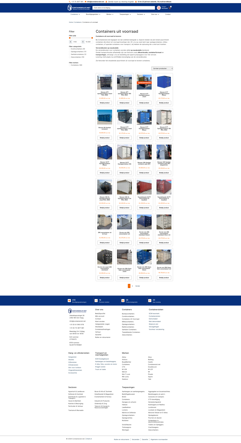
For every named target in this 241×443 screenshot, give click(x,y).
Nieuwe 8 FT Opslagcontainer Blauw (144, 128)
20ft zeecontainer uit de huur (104, 233)
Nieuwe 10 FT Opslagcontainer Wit (124, 163)
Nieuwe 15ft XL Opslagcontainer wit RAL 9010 (124, 198)
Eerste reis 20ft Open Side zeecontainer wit (164, 268)
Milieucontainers (128, 322)
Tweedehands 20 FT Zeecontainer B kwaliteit (144, 198)
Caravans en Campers (156, 397)
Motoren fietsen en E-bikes (158, 412)
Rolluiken (125, 420)
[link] (160, 8)
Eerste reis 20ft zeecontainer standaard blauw (144, 233)
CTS (123, 367)
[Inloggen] (159, 8)
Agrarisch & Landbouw (76, 391)
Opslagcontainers (128, 324)
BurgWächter (126, 362)
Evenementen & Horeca (103, 397)
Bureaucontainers (128, 314)
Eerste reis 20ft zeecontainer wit (124, 233)
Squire (150, 377)
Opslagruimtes (127, 418)
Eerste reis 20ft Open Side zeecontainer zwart (124, 270)
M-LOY (150, 369)
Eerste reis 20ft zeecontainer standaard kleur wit (164, 233)
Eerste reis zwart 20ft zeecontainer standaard (105, 268)
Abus (150, 357)
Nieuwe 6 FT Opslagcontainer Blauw (164, 93)
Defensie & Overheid (75, 394)
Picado (150, 374)
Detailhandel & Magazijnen (104, 394)
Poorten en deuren (155, 418)
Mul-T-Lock (126, 374)
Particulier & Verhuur (75, 406)
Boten (124, 397)
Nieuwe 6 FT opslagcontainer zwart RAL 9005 (124, 128)
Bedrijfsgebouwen (128, 394)
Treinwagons (126, 427)
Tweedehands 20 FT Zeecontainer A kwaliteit (163, 198)
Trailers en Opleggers (155, 425)
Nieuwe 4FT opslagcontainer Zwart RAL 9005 (104, 93)
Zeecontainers (127, 335)
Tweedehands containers (131, 332)
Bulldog (150, 359)
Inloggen (164, 6)
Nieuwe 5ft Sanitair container (104, 128)
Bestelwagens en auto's (156, 394)
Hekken (124, 405)
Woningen (125, 430)
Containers (77, 22)
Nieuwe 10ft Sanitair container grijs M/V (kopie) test (164, 163)
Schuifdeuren (126, 425)
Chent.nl (89, 439)
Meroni (124, 372)
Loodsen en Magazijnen (156, 410)
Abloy (124, 357)
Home (71, 22)
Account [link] (165, 8)
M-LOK (124, 369)
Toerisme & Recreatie (75, 410)
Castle (150, 362)
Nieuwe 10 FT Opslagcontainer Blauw (104, 163)
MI (149, 372)
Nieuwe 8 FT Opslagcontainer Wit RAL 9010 (164, 128)
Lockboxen (152, 407)
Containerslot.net (154, 364)
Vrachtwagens (153, 427)
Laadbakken (126, 407)
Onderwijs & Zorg (101, 403)
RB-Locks (125, 377)
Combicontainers (128, 316)
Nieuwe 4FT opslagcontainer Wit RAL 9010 (124, 93)
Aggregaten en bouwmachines (159, 391)
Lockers (125, 410)
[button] (75, 14)
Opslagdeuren (153, 415)
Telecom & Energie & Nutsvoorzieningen (102, 407)
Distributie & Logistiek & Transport (76, 397)
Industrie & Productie (102, 401)
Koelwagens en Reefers (156, 405)
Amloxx (124, 359)
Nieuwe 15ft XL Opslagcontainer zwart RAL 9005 (104, 198)
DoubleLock (152, 367)
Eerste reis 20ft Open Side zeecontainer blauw (144, 268)
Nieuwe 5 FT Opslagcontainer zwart (144, 95)
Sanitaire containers (129, 329)
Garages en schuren (129, 402)
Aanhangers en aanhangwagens (133, 391)
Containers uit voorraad (130, 319)
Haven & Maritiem (74, 401)
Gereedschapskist (154, 402)
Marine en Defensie (129, 412)
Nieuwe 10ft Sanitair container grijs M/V (144, 163)
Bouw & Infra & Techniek (103, 391)
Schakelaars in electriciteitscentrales (156, 421)
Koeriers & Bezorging (75, 403)
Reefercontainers (128, 327)
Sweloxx (125, 379)
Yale (149, 379)
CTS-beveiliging (154, 399)
